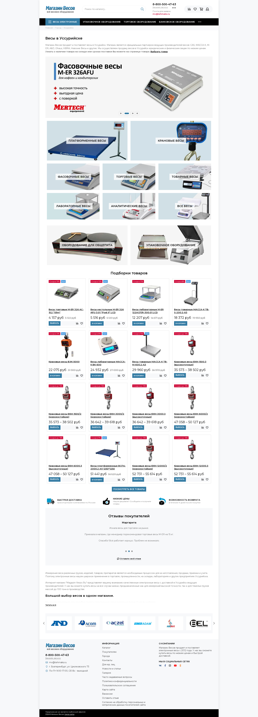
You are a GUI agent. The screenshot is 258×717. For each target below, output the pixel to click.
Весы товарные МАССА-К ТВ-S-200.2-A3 (191, 311)
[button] (120, 113)
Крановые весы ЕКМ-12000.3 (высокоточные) (191, 467)
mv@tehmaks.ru (58, 662)
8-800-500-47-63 (164, 4)
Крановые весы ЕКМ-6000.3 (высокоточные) (65, 467)
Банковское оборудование (177, 21)
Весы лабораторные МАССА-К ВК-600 (108, 363)
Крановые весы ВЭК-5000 (64, 361)
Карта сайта (108, 689)
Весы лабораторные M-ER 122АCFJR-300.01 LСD (148, 311)
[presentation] (44, 623)
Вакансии (107, 693)
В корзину (97, 323)
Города (106, 656)
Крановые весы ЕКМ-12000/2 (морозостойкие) (149, 467)
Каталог (106, 647)
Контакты (107, 660)
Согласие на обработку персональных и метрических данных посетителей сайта (124, 703)
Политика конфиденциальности (119, 681)
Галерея (106, 673)
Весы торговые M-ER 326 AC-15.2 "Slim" (66, 311)
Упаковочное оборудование (102, 21)
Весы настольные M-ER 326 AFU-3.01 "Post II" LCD (107, 311)
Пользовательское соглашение (119, 685)
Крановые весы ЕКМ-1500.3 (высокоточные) (190, 363)
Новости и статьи (111, 668)
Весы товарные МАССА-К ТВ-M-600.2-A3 (149, 363)
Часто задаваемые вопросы (117, 677)
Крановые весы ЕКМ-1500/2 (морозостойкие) (65, 415)
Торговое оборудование (140, 21)
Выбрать (54, 323)
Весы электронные (65, 21)
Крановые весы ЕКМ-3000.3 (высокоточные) (149, 415)
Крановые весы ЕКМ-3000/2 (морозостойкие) (107, 415)
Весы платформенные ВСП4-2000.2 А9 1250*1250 (108, 467)
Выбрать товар (159, 51)
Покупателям (109, 652)
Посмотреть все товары (129, 489)
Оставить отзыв (110, 698)
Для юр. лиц (108, 664)
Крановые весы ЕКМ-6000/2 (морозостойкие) (191, 415)
